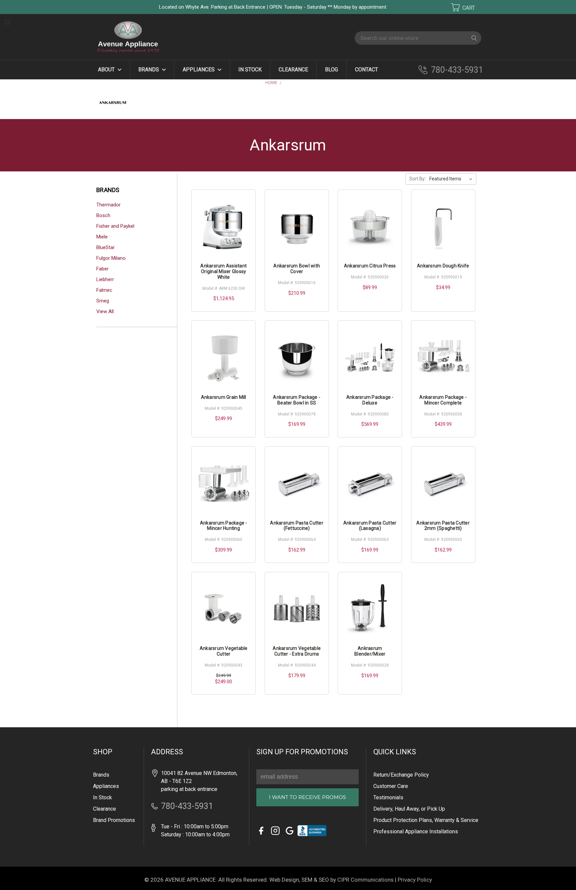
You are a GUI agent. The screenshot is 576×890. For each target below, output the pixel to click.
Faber (102, 269)
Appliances (199, 69)
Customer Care (390, 786)
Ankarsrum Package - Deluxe (370, 399)
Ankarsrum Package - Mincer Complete (443, 399)
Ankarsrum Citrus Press (370, 265)
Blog (331, 69)
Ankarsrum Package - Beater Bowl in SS (296, 399)
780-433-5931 (457, 70)
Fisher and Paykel (115, 226)
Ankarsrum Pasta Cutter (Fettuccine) (296, 525)
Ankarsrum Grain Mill (223, 397)
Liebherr (105, 279)
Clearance (293, 69)
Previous (16, 875)
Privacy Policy (415, 879)
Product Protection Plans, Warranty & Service (425, 820)
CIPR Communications (365, 879)
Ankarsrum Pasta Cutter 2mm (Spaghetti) (443, 525)
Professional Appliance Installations (415, 831)
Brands (149, 69)
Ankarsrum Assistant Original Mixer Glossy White (223, 271)
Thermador (108, 205)
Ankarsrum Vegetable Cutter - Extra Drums (297, 651)
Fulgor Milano (111, 258)
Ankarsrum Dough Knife (443, 265)
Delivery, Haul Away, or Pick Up (409, 809)
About (107, 69)
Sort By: (417, 178)
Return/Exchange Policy (401, 775)
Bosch (103, 215)
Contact (366, 69)
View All (105, 311)
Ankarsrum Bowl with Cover (296, 268)
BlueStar (105, 247)
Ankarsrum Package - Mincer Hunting (223, 525)
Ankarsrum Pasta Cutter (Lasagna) (370, 525)
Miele (102, 237)
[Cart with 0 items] (459, 7)
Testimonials (388, 797)
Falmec (104, 290)
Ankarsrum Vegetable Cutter (224, 651)
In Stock (250, 69)
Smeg (102, 301)
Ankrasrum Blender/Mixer (369, 651)
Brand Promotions (114, 820)
